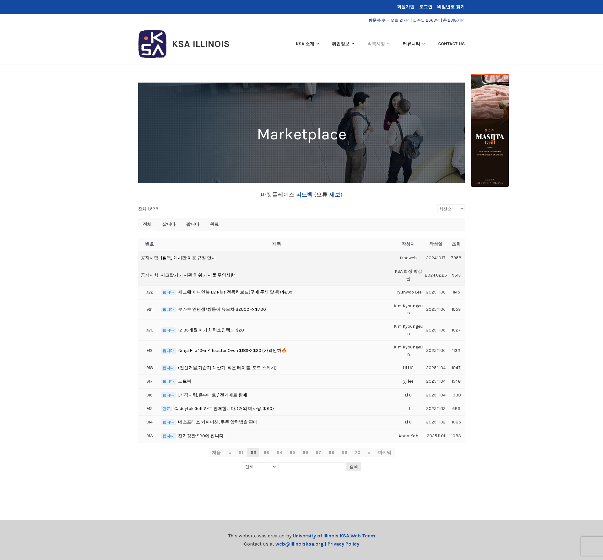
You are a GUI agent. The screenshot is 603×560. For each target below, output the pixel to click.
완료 (214, 224)
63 (266, 452)
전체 (147, 224)
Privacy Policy (343, 544)
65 (292, 452)
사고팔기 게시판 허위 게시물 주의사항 (198, 275)
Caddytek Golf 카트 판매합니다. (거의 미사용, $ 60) (224, 408)
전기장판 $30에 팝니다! (201, 436)
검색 (353, 466)
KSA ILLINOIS (201, 44)
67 (318, 452)
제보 (334, 194)
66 (305, 452)
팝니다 (192, 224)
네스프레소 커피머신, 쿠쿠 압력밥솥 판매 (218, 422)
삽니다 (169, 224)
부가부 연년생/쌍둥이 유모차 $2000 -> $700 (222, 309)
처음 (216, 452)
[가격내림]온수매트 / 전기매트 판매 (212, 395)
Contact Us (451, 43)
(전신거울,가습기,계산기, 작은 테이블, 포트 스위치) (227, 367)
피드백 (304, 194)
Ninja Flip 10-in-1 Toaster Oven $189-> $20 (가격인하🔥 (232, 350)
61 (241, 452)
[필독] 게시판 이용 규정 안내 (188, 258)
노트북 (184, 381)
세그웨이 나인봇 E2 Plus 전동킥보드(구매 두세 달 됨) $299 (235, 292)
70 (357, 452)
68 (331, 452)
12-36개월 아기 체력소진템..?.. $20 (211, 330)
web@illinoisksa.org (299, 544)
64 (279, 452)
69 (344, 452)
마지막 (384, 452)
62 (253, 452)
